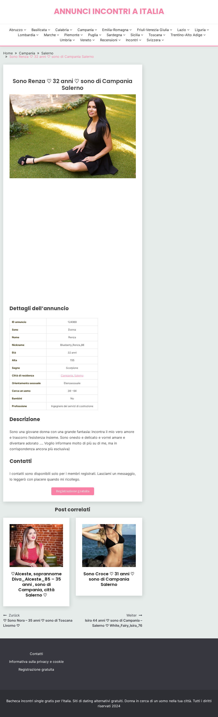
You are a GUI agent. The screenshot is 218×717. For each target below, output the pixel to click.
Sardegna (114, 35)
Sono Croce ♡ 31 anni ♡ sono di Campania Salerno (108, 579)
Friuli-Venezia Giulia (153, 30)
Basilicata (39, 30)
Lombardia (26, 35)
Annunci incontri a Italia (109, 11)
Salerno (78, 375)
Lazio (181, 30)
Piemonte (71, 35)
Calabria (62, 30)
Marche (50, 35)
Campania (85, 30)
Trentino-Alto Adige (186, 35)
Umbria (66, 40)
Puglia (93, 35)
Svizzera (154, 40)
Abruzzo (16, 30)
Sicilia (135, 35)
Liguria (200, 30)
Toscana (155, 35)
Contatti (36, 654)
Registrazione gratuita (72, 491)
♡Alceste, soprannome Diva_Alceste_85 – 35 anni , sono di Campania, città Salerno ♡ (36, 584)
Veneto (85, 40)
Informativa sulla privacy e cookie (36, 661)
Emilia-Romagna (115, 30)
